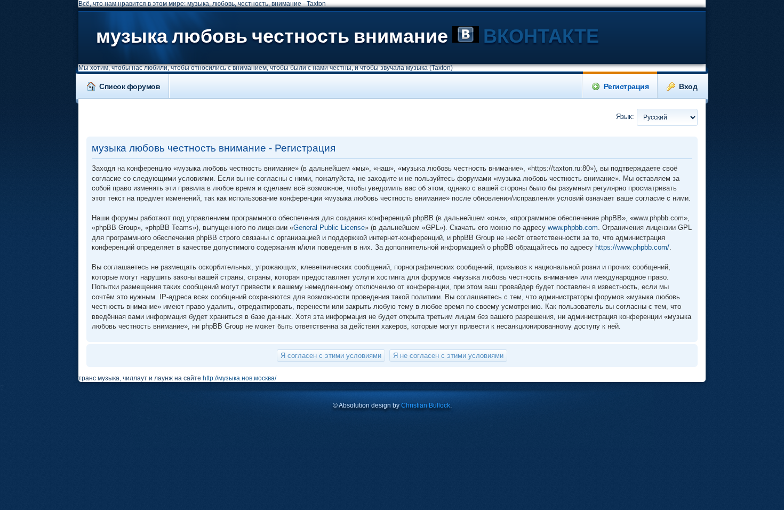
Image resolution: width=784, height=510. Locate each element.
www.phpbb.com (573, 228)
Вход (688, 86)
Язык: (625, 117)
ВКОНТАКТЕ (539, 36)
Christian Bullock (425, 405)
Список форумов (129, 86)
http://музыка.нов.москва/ (239, 378)
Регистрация (626, 86)
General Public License (329, 228)
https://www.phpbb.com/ (632, 247)
